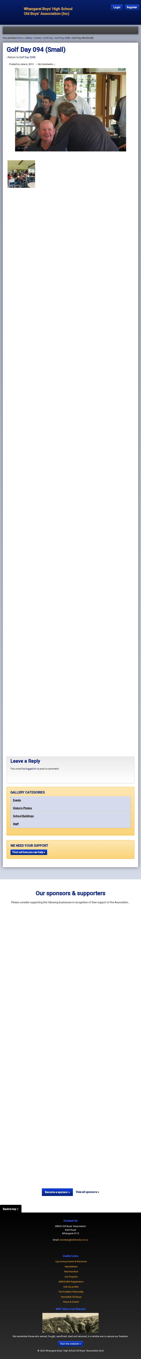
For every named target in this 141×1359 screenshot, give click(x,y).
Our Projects (71, 1276)
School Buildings (23, 816)
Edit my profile (71, 1286)
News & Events (71, 1301)
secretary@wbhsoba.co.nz (74, 1239)
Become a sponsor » (57, 1192)
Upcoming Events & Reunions (71, 1261)
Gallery (28, 38)
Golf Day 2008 (62, 38)
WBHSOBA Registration (71, 1281)
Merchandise (71, 1271)
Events (17, 800)
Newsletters (71, 1266)
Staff (16, 823)
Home (19, 38)
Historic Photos (22, 808)
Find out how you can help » (28, 852)
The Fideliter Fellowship (71, 1291)
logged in (31, 768)
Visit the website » (70, 1343)
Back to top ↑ (11, 1209)
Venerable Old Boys (71, 1296)
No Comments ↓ (46, 64)
